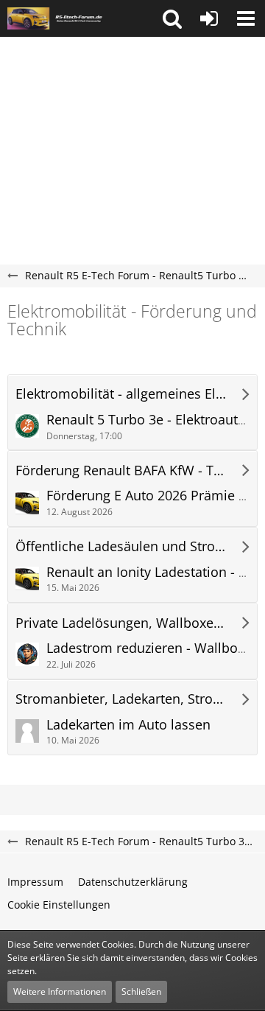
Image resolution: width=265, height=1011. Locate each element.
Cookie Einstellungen (58, 905)
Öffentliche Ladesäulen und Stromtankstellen (122, 546)
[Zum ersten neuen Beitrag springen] (27, 426)
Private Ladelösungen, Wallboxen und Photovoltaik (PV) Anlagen (122, 623)
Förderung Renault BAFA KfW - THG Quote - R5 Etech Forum (122, 470)
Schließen (141, 991)
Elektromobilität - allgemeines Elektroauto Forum (122, 393)
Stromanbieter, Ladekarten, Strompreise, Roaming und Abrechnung (122, 698)
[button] (172, 18)
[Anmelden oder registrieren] (209, 18)
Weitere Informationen (59, 991)
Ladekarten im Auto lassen (128, 724)
